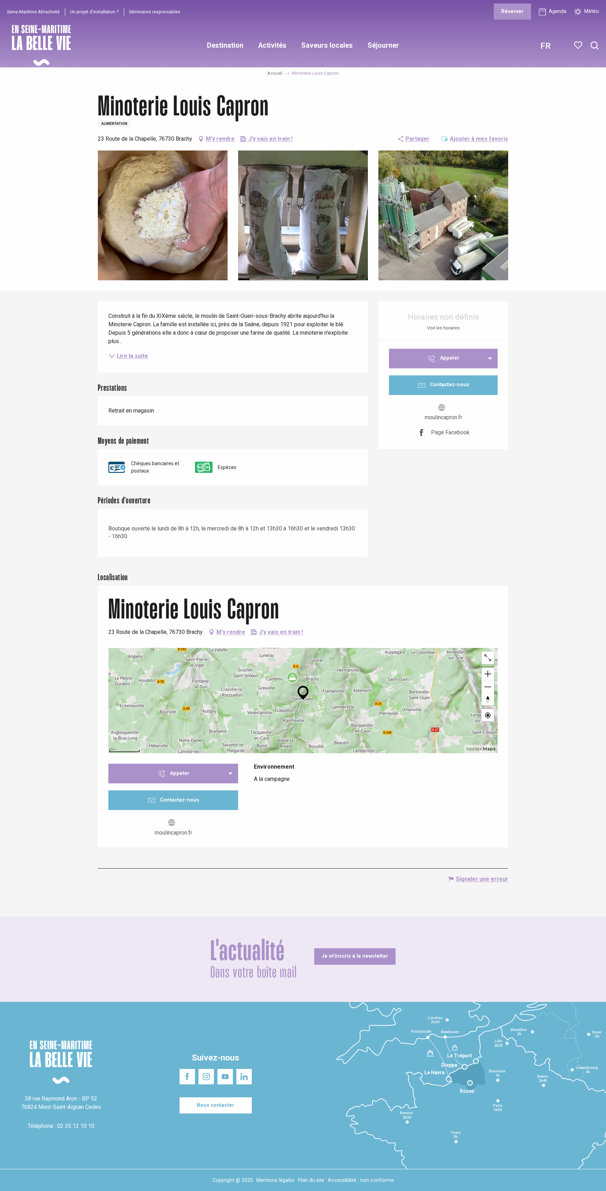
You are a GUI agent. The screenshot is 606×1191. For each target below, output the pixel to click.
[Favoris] (579, 45)
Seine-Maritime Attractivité (33, 11)
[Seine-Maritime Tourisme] (38, 45)
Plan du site (311, 1180)
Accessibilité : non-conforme (361, 1180)
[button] (594, 46)
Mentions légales (275, 1180)
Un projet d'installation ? (94, 11)
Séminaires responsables (154, 11)
